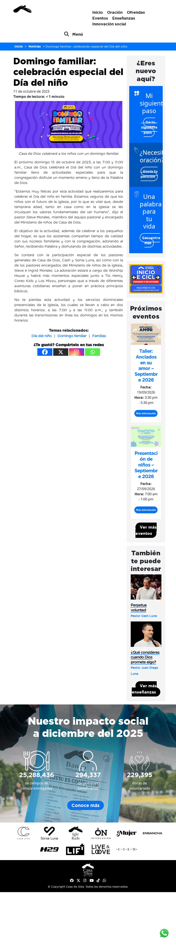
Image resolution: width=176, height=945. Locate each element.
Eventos (100, 18)
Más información (146, 413)
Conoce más (85, 805)
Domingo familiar (72, 336)
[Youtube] (91, 880)
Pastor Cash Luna (144, 616)
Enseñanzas (123, 18)
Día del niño (42, 336)
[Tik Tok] (98, 880)
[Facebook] (44, 352)
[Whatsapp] (92, 352)
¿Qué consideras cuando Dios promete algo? (145, 657)
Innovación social (109, 24)
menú (77, 34)
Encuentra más (151, 240)
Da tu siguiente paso (149, 127)
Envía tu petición (149, 173)
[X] (60, 352)
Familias (99, 336)
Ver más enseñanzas (144, 688)
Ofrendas (136, 12)
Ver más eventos (146, 530)
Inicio (97, 12)
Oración (115, 12)
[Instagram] (76, 352)
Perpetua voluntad (139, 607)
